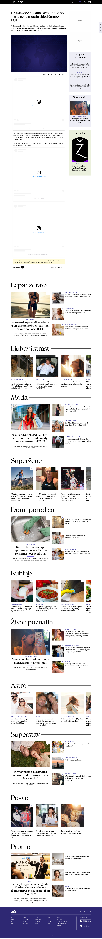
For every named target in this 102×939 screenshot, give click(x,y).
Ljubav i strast (35, 2)
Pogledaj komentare (56, 267)
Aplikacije (59, 925)
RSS (58, 927)
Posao (13, 829)
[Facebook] (81, 911)
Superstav (73, 2)
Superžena (25, 923)
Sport (12, 919)
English (49, 921)
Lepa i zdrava (28, 2)
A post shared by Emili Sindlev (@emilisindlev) (38, 254)
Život (12, 923)
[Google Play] (85, 921)
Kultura (25, 921)
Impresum (59, 919)
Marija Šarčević (77, 164)
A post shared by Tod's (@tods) (39, 198)
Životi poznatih (46, 2)
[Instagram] (87, 911)
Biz (11, 921)
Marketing (59, 917)
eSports (37, 917)
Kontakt (59, 929)
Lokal (36, 923)
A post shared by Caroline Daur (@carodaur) (39, 128)
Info (12, 917)
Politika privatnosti (62, 923)
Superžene (53, 2)
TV (47, 919)
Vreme (48, 923)
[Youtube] (90, 911)
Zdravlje (25, 917)
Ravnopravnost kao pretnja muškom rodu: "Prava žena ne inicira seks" (79, 169)
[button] (78, 125)
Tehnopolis (38, 919)
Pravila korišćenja (62, 921)
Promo (30, 881)
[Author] (80, 149)
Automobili (37, 921)
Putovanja (25, 919)
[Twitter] (84, 911)
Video (48, 917)
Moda (41, 2)
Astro (69, 2)
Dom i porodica (59, 2)
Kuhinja (65, 2)
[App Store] (85, 926)
